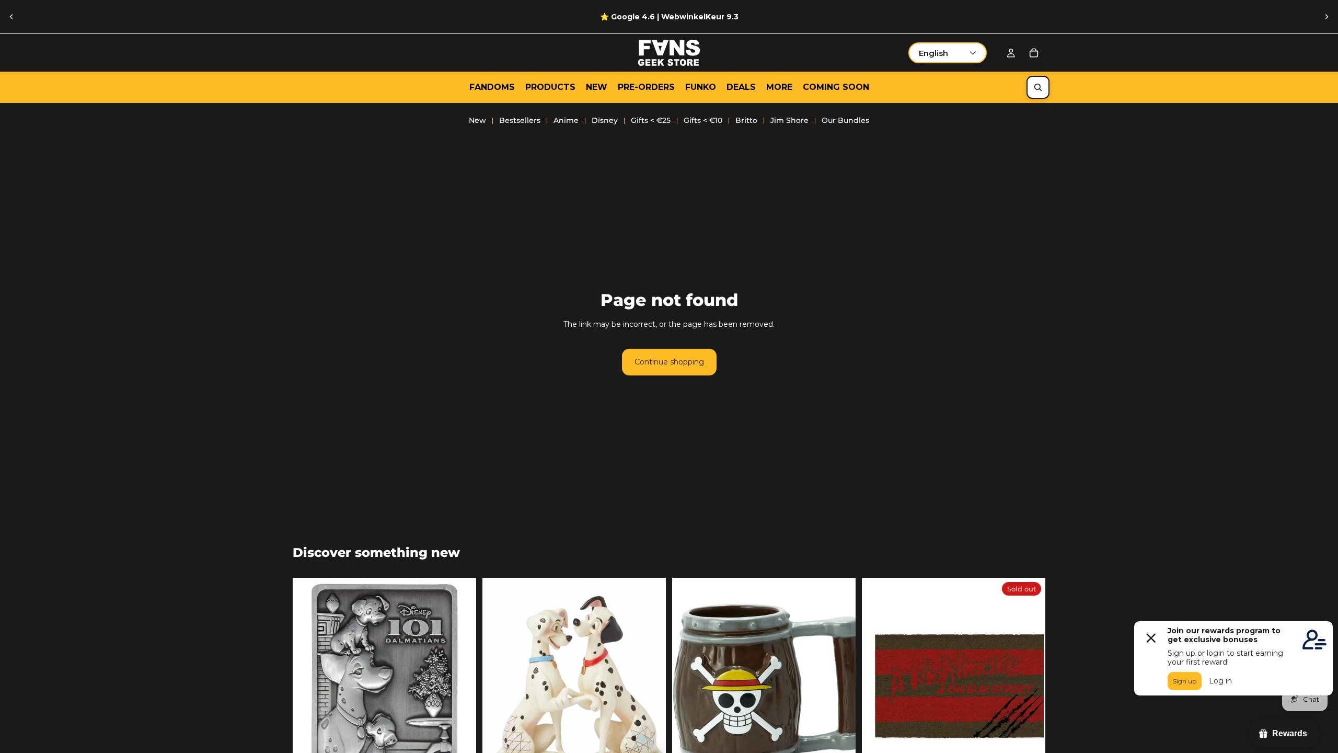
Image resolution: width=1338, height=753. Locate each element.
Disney (605, 120)
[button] (947, 52)
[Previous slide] (11, 16)
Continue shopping (669, 362)
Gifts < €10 (703, 120)
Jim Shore (789, 120)
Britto (746, 120)
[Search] (1037, 87)
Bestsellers (519, 120)
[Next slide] (1326, 16)
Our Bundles (845, 120)
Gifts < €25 (651, 120)
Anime (566, 120)
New (477, 120)
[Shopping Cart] (1033, 52)
